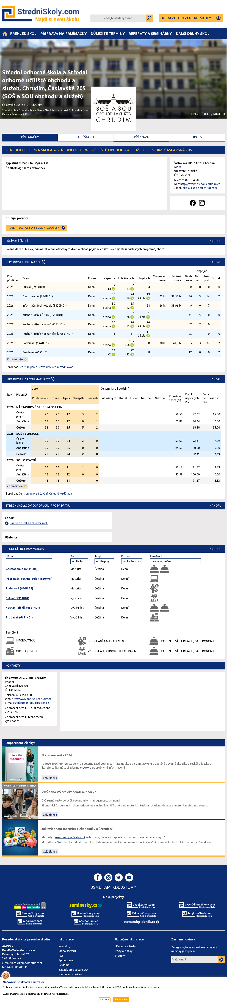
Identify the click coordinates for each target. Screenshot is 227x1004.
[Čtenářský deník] (141, 921)
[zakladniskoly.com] (141, 913)
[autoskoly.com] (30, 921)
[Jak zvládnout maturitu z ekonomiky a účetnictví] (20, 837)
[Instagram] (202, 203)
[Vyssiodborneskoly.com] (197, 905)
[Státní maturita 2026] (20, 763)
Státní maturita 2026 (56, 755)
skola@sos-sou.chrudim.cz (200, 187)
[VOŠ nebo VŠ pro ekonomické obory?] (20, 800)
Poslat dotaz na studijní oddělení (34, 227)
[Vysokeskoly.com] (141, 905)
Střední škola (9, 110)
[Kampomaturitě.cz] (30, 905)
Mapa (178, 167)
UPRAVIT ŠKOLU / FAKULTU (207, 114)
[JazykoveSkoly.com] (197, 913)
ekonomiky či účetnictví (70, 837)
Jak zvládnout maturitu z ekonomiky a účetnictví (77, 829)
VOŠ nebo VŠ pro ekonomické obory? (68, 792)
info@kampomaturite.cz (26, 963)
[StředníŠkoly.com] (41, 14)
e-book (84, 767)
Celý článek (50, 778)
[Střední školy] (4, 33)
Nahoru (215, 241)
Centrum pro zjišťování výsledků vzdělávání (46, 367)
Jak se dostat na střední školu (29, 523)
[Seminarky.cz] (86, 905)
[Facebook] (193, 203)
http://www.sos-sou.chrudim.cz (200, 184)
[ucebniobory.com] (85, 913)
